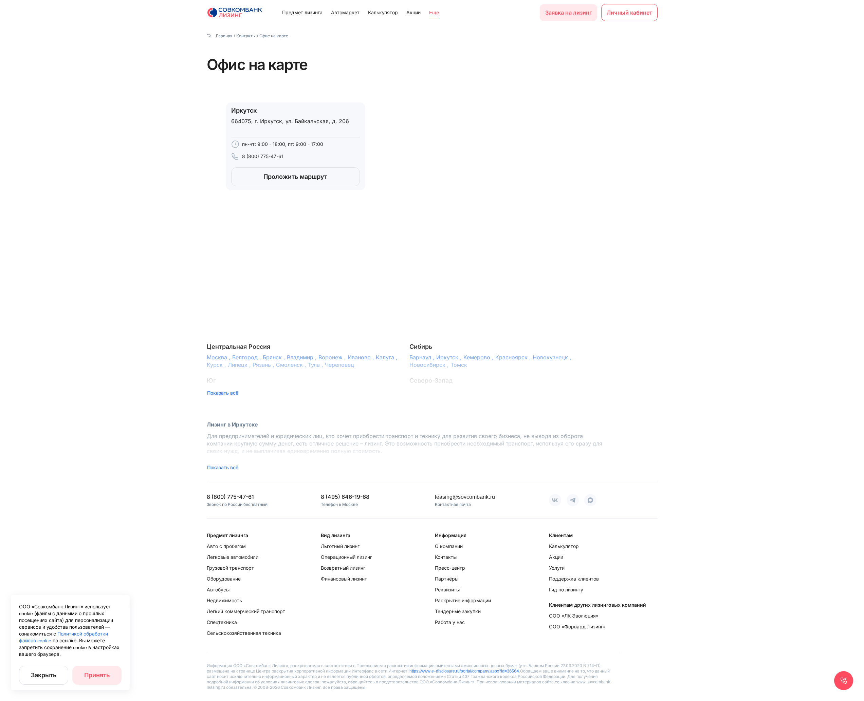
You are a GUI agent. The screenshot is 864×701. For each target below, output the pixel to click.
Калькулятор (383, 12)
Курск (217, 364)
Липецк (240, 364)
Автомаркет (345, 12)
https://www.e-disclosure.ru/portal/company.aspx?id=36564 (464, 671)
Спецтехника (222, 622)
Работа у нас (450, 622)
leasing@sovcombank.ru (465, 496)
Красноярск (514, 357)
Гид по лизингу (566, 589)
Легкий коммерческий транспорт (246, 611)
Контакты (246, 35)
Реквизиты (447, 589)
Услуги (557, 568)
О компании (449, 546)
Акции (413, 12)
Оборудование (224, 579)
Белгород (247, 357)
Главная (224, 35)
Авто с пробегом (226, 546)
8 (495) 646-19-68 (345, 496)
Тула (316, 364)
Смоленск (292, 364)
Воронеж (333, 357)
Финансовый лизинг (344, 579)
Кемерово (479, 357)
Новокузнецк (553, 357)
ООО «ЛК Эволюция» (574, 616)
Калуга (387, 357)
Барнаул (422, 357)
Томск (459, 364)
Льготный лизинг (340, 546)
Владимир (302, 357)
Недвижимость (224, 600)
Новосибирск (430, 364)
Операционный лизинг (346, 557)
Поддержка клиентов (574, 579)
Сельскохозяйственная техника (244, 633)
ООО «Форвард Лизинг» (577, 626)
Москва (219, 357)
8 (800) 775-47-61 (262, 156)
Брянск (275, 357)
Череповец (339, 364)
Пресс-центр (450, 568)
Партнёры (446, 579)
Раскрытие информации (463, 600)
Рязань (264, 364)
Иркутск (449, 357)
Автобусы (218, 589)
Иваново (362, 357)
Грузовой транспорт (230, 568)
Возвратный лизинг (343, 568)
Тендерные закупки (458, 611)
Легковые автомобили (232, 557)
